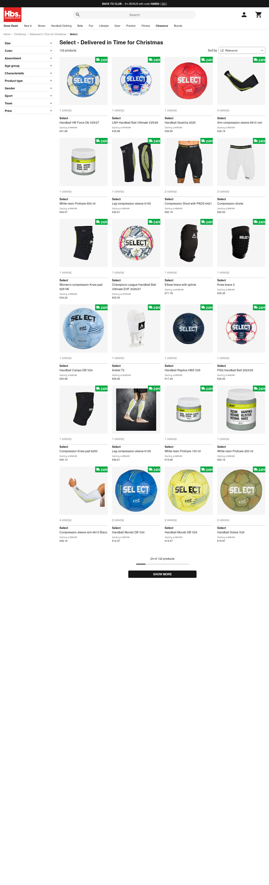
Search (134, 14)
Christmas (20, 34)
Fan (91, 25)
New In (28, 25)
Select (63, 118)
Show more (162, 574)
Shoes (41, 25)
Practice (131, 25)
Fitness (145, 25)
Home (7, 34)
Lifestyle (104, 25)
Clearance (162, 25)
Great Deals (11, 25)
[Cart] (258, 14)
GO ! (164, 3)
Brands (178, 25)
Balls (80, 25)
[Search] (77, 15)
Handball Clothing (61, 25)
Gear (117, 25)
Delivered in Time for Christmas (48, 34)
